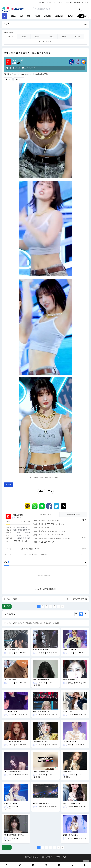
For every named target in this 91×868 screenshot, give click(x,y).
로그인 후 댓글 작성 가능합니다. (45, 589)
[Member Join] (84, 865)
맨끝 (62, 606)
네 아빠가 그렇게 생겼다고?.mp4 (49, 520)
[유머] (35, 520)
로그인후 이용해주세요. (46, 42)
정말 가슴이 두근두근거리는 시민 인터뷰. (51, 524)
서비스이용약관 (46, 857)
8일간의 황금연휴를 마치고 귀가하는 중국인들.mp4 (54, 538)
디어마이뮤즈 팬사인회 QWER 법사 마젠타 (33, 554)
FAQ (54, 3)
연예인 (6, 24)
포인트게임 (59, 16)
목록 (9, 485)
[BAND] (35, 506)
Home (85, 24)
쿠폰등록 (69, 3)
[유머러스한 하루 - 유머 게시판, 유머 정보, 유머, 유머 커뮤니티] (13, 9)
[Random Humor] (46, 865)
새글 (21, 16)
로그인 (48, 3)
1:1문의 (60, 3)
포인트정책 (85, 3)
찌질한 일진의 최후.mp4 (46, 542)
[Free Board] (20, 865)
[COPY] (63, 506)
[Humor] (33, 865)
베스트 (13, 16)
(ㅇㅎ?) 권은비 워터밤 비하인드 (29, 549)
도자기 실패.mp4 (44, 527)
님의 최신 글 (45, 515)
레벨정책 (77, 3)
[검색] (79, 9)
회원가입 (41, 3)
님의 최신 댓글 (73, 515)
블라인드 (20, 79)
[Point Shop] (59, 865)
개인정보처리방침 (31, 857)
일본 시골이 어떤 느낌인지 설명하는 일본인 (52, 535)
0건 (9, 68)
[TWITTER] (56, 506)
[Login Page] (72, 865)
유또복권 (70, 16)
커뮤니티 (37, 16)
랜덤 (28, 16)
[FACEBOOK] (49, 506)
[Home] (7, 865)
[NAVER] (42, 506)
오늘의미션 (47, 16)
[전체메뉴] (4, 16)
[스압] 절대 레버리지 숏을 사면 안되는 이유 (52, 531)
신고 (8, 79)
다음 (58, 606)
